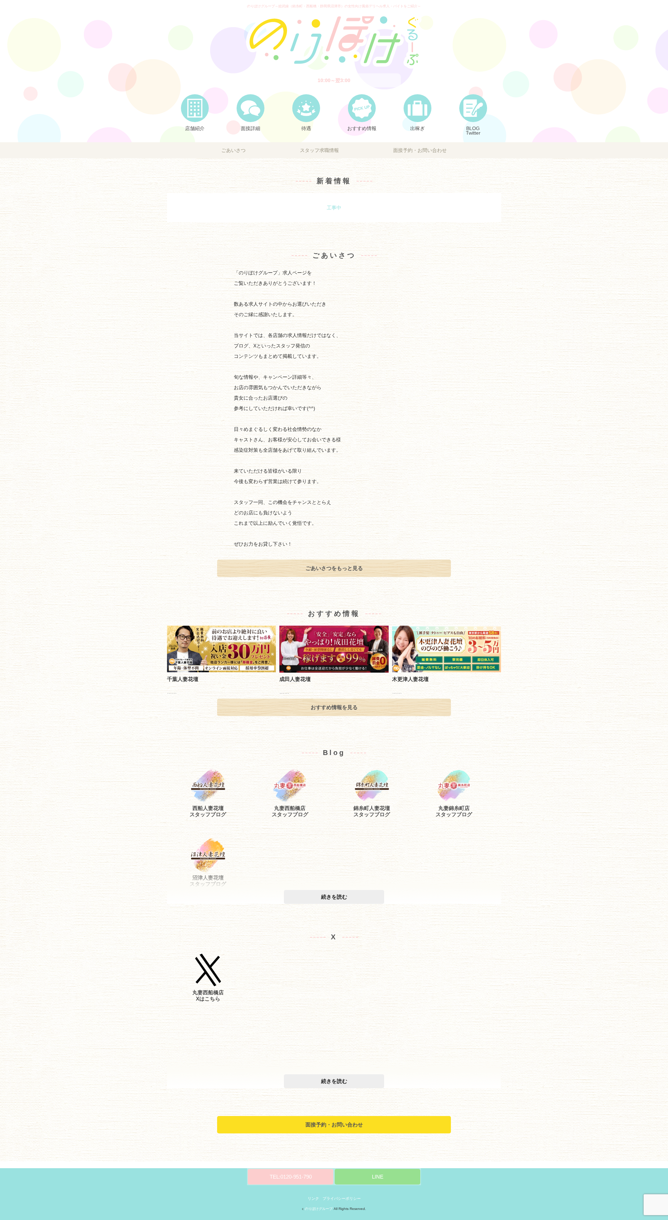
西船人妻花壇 (208, 808)
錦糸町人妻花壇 (371, 808)
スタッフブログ (208, 814)
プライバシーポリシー (342, 1198)
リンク (313, 1198)
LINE (377, 1177)
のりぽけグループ (319, 1209)
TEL (291, 1177)
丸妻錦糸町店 (454, 808)
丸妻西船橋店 (289, 808)
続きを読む (334, 897)
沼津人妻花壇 (208, 878)
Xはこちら (208, 998)
